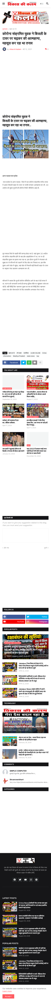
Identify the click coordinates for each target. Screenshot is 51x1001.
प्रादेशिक (26, 353)
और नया (6, 548)
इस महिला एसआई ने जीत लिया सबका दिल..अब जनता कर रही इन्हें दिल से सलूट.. (37, 422)
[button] (3, 4)
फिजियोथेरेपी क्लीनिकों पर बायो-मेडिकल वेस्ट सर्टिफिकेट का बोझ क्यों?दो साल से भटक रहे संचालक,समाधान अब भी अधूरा (32, 678)
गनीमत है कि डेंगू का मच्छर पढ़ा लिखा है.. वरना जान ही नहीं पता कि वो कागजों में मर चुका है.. (13, 394)
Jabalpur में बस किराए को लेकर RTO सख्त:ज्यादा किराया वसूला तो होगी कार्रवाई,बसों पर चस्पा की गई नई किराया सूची (33, 665)
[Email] (34, 362)
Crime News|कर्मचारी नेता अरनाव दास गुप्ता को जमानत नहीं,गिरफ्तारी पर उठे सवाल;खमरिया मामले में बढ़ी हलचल (33, 905)
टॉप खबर (19, 353)
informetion (7, 356)
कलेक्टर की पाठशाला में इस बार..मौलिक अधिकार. (10, 421)
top (38, 356)
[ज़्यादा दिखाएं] (40, 362)
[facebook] (13, 617)
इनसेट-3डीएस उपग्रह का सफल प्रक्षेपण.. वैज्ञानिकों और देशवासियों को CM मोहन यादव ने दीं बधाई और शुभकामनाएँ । (33, 752)
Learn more (7, 991)
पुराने (45, 548)
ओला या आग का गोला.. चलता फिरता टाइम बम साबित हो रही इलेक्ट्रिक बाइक (32, 738)
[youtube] (25, 880)
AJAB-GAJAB (35, 353)
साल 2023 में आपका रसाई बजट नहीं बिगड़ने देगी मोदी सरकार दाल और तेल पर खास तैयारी (37, 451)
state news (31, 356)
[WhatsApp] (29, 362)
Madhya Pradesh (19, 356)
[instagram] (31, 880)
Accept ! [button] (8, 996)
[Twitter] (23, 362)
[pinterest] (36, 880)
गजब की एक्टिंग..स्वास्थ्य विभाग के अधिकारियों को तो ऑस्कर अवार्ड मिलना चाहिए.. (37, 394)
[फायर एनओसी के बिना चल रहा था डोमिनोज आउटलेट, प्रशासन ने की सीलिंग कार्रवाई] (9, 919)
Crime (44, 353)
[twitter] (20, 880)
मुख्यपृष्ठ (4, 29)
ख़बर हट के (12, 29)
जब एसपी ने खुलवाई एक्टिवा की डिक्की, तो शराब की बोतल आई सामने (13, 450)
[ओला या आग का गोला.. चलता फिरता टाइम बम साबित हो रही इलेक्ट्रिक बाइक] (9, 741)
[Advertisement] (25, 79)
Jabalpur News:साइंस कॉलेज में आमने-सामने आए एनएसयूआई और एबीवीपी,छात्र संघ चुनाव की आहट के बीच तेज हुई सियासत (32, 691)
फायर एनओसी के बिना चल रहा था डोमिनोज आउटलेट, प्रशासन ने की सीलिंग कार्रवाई (31, 917)
